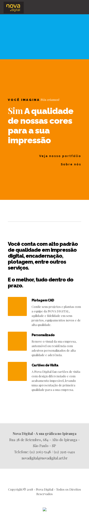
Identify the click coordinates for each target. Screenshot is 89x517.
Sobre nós (71, 164)
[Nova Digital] (14, 7)
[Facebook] (44, 500)
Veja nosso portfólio (60, 156)
